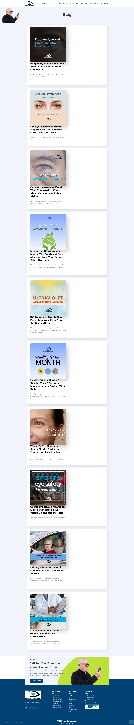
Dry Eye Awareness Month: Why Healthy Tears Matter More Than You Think (46, 129)
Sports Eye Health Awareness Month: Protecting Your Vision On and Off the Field (48, 510)
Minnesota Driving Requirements (78, 3)
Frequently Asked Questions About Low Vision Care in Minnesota (47, 66)
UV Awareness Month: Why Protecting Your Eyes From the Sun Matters (46, 320)
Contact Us (104, 3)
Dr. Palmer (51, 3)
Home (44, 3)
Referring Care (94, 3)
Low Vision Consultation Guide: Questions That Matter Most (44, 633)
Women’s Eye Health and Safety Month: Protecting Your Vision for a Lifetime (45, 449)
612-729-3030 (67, 723)
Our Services (61, 3)
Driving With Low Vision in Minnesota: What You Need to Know (46, 570)
